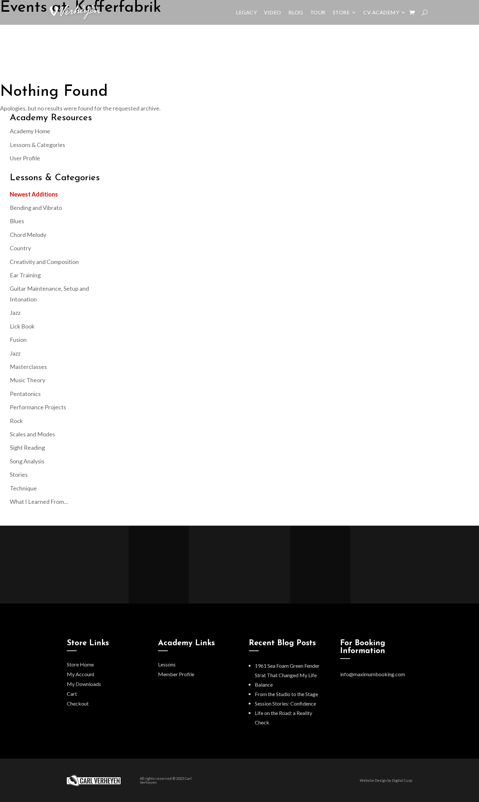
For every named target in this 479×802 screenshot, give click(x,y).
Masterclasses (28, 366)
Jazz (15, 312)
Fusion (18, 339)
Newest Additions (34, 194)
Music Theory (27, 380)
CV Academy (381, 12)
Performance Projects (38, 407)
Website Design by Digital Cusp (386, 780)
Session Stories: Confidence (285, 703)
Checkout (78, 703)
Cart (72, 694)
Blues (17, 221)
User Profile (25, 158)
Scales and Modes (32, 434)
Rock (16, 420)
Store (341, 12)
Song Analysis (27, 461)
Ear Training (25, 275)
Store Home (80, 664)
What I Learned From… (39, 501)
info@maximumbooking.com (372, 674)
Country (20, 248)
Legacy (246, 12)
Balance (264, 684)
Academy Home (30, 131)
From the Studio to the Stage (286, 694)
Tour (318, 12)
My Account (80, 674)
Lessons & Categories (37, 144)
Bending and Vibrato (36, 207)
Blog (295, 12)
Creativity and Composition (44, 261)
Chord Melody (28, 234)
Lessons (167, 664)
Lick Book (22, 326)
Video (272, 12)
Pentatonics (25, 393)
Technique (23, 488)
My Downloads (84, 684)
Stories (19, 474)
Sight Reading (27, 447)
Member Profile (176, 674)
